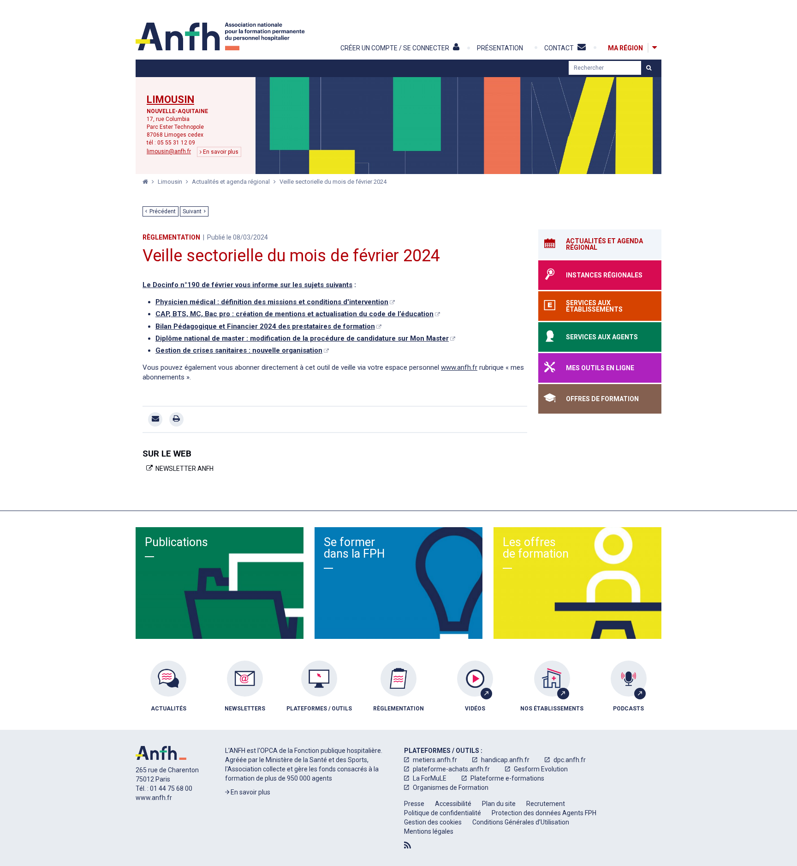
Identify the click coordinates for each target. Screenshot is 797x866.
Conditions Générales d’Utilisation (520, 822)
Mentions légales (428, 831)
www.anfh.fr (459, 367)
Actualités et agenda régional (231, 181)
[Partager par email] (155, 419)
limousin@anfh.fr (169, 151)
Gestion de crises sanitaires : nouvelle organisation (238, 350)
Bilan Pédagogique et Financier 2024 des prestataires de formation (265, 326)
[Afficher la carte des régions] (654, 48)
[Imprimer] (176, 419)
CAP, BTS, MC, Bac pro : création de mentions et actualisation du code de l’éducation (294, 314)
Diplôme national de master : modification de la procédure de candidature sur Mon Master (302, 338)
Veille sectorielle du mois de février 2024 (333, 181)
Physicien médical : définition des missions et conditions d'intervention (271, 302)
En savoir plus (220, 152)
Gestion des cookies (433, 822)
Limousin (170, 100)
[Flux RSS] (407, 845)
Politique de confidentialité (442, 813)
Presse (414, 803)
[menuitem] (168, 693)
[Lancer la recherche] (648, 68)
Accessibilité (453, 803)
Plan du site (499, 803)
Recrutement (545, 803)
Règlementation (171, 237)
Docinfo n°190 (176, 285)
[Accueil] (221, 36)
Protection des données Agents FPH (544, 813)
